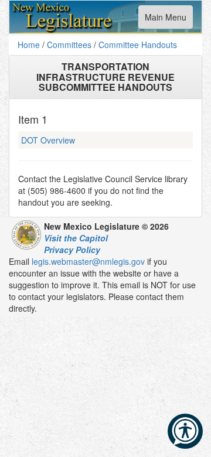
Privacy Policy (72, 249)
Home (29, 44)
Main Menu (165, 20)
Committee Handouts (137, 44)
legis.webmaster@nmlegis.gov (88, 261)
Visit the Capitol (76, 238)
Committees (69, 44)
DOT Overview (48, 140)
